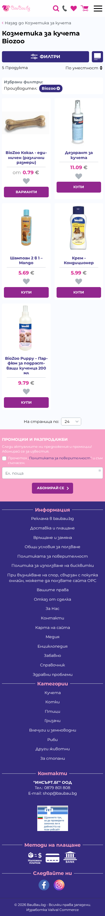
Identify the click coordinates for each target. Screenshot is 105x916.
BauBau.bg (36, 905)
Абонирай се (50, 488)
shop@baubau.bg (60, 793)
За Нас (52, 608)
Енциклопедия (52, 646)
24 (67, 421)
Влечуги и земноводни (52, 730)
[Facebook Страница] (44, 885)
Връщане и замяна (52, 537)
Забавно (52, 655)
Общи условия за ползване (52, 546)
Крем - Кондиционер (79, 261)
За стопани (52, 758)
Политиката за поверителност (59, 458)
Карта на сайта (52, 627)
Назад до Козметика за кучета (38, 23)
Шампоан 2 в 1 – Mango (26, 261)
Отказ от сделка (52, 599)
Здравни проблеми (53, 674)
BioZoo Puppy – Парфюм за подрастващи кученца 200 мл (26, 366)
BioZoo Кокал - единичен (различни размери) (26, 157)
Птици (52, 711)
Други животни (53, 748)
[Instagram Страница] (59, 885)
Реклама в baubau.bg (52, 518)
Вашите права (53, 589)
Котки (52, 701)
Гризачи (52, 720)
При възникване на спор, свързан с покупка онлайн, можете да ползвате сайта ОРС (52, 577)
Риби (52, 739)
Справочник (52, 665)
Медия (52, 636)
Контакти (52, 618)
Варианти (26, 192)
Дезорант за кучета (79, 155)
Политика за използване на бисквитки (52, 565)
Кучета (53, 692)
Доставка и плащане (52, 528)
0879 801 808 (57, 787)
